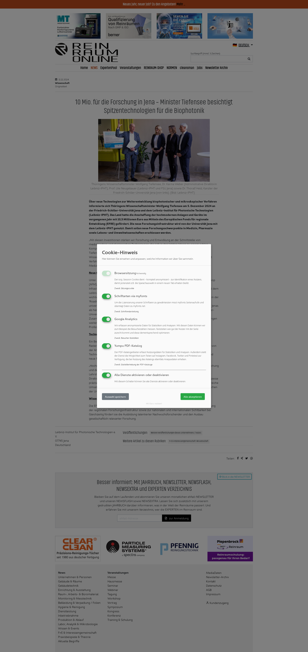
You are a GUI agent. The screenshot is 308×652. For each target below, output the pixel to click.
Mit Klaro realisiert (154, 403)
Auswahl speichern (115, 396)
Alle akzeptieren (193, 396)
